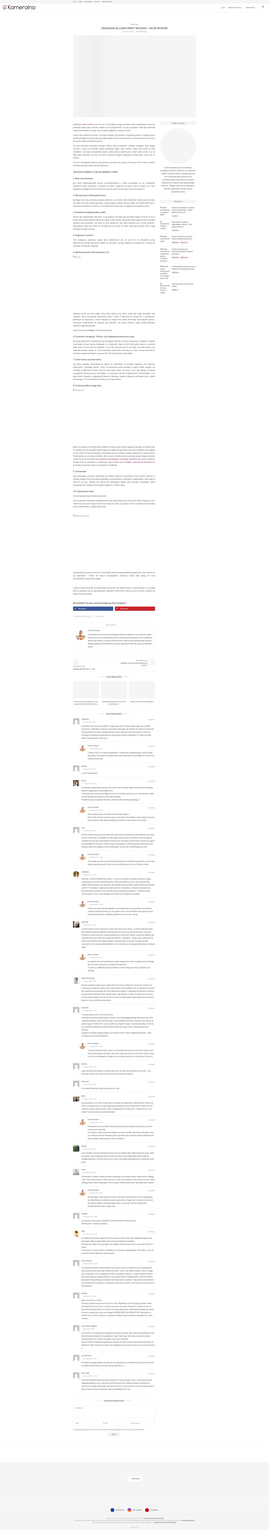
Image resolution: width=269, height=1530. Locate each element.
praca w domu (99, 616)
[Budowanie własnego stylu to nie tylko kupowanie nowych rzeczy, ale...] (84, 1479)
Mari (83, 1231)
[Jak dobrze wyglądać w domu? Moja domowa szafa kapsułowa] (114, 690)
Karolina (84, 922)
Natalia (84, 1064)
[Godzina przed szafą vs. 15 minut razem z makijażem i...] (117, 1479)
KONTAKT (97, 1)
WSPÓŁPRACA (88, 1)
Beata (83, 1096)
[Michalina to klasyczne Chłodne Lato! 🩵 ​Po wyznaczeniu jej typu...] (185, 1479)
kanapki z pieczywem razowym (138, 462)
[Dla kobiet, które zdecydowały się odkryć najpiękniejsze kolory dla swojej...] (252, 1479)
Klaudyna (84, 1008)
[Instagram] (193, 1)
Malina (84, 1146)
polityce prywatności (188, 1520)
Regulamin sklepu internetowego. (165, 1522)
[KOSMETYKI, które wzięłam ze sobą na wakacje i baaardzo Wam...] (151, 1479)
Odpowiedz (151, 719)
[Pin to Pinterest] (122, 625)
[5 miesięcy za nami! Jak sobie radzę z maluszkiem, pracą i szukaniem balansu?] (142, 690)
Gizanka (84, 1214)
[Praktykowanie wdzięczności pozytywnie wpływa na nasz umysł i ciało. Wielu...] (50, 1479)
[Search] (266, 7)
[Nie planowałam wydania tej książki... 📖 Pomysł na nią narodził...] (218, 1479)
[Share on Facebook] (120, 625)
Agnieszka (85, 719)
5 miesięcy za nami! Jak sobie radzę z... (142, 701)
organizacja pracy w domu (83, 616)
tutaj (109, 330)
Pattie (83, 781)
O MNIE (80, 1)
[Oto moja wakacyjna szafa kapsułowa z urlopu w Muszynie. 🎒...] (17, 1479)
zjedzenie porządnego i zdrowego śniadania (118, 459)
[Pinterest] (195, 1)
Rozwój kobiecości (234, 7)
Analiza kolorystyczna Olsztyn (154, 1518)
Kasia (83, 1170)
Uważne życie (250, 7)
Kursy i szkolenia (107, 1)
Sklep (74, 1)
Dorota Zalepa (94, 630)
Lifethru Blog (86, 1356)
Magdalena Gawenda (89, 1326)
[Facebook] (190, 1)
